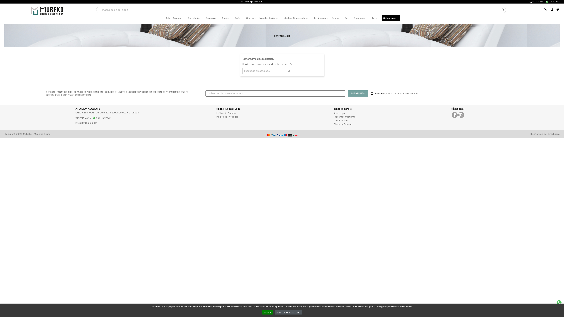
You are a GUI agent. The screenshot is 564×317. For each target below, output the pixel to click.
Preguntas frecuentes (345, 116)
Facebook (455, 115)
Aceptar (267, 312)
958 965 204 (537, 2)
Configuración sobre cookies (288, 312)
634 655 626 (554, 2)
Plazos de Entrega (343, 124)
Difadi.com (554, 133)
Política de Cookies (226, 113)
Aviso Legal (339, 113)
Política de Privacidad (227, 116)
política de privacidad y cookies (402, 93)
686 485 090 (103, 117)
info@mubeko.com (86, 123)
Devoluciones (341, 120)
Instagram (461, 115)
